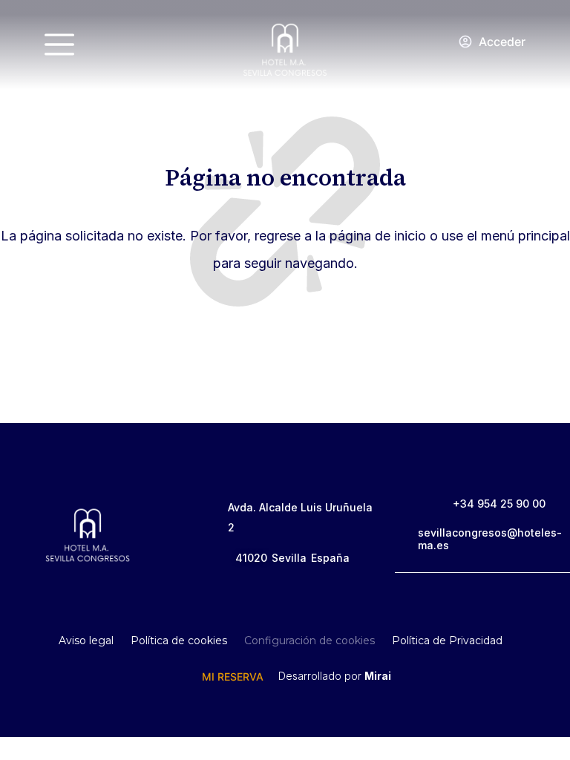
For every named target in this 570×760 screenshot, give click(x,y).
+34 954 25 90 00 (499, 503)
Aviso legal (86, 640)
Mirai (377, 675)
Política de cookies (179, 640)
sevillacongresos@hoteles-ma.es (490, 538)
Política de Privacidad (447, 640)
